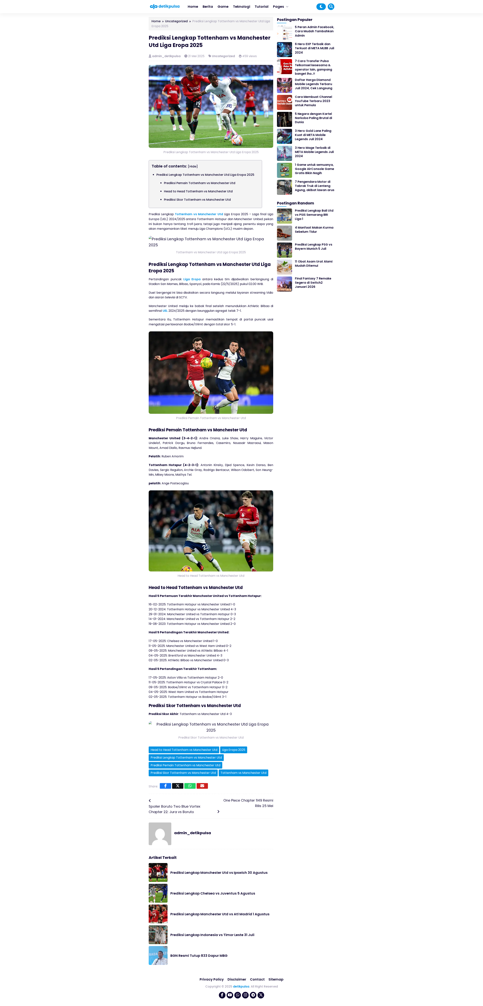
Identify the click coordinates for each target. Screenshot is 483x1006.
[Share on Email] (202, 786)
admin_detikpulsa (166, 56)
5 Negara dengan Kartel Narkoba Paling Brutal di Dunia (313, 118)
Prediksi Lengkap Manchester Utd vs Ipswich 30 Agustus (219, 872)
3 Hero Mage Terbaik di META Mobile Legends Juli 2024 (314, 152)
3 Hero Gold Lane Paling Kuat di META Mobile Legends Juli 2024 (313, 135)
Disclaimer (237, 979)
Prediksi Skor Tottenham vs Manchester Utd (197, 199)
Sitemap (275, 979)
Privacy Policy (212, 979)
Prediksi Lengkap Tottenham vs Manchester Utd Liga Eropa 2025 (205, 175)
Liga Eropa (192, 279)
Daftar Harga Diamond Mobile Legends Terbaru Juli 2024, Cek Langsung (313, 84)
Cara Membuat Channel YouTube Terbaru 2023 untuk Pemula (313, 101)
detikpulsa (241, 986)
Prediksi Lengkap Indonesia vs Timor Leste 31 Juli (212, 934)
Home (193, 6)
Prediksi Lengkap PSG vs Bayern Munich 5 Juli (313, 246)
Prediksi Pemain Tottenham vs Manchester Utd (199, 183)
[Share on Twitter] (177, 786)
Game (223, 6)
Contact (257, 979)
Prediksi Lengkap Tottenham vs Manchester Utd (186, 757)
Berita (208, 6)
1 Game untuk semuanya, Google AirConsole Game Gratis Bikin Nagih (314, 169)
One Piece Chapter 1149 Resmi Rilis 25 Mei (248, 803)
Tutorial (261, 6)
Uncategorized (223, 56)
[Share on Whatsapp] (190, 786)
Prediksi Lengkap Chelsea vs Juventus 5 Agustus (212, 893)
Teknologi (241, 6)
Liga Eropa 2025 (233, 750)
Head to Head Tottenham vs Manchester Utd (198, 191)
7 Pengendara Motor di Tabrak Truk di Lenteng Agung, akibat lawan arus (314, 186)
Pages (278, 6)
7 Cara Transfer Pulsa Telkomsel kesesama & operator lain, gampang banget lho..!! (313, 67)
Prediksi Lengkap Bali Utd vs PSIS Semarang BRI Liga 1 (314, 214)
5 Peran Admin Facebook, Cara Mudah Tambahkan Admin (314, 31)
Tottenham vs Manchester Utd (199, 214)
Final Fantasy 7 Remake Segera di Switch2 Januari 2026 (313, 282)
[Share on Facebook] (165, 786)
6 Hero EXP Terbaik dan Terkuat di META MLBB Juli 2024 (314, 48)
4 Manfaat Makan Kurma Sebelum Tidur (314, 229)
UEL (165, 311)
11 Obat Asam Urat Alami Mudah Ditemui (313, 263)
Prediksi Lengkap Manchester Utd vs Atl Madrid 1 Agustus (219, 914)
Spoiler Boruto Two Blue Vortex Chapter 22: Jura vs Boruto (174, 809)
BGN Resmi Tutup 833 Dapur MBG (199, 955)
